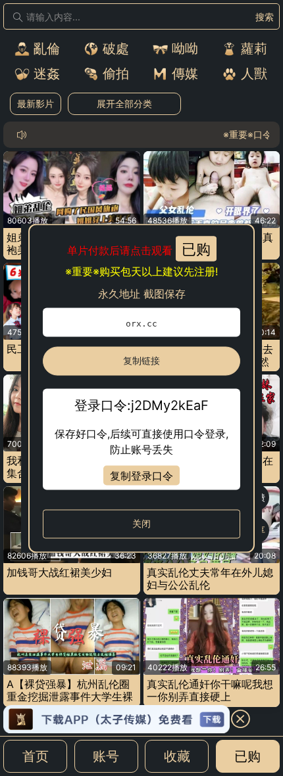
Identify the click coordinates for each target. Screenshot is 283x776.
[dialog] (141, 388)
